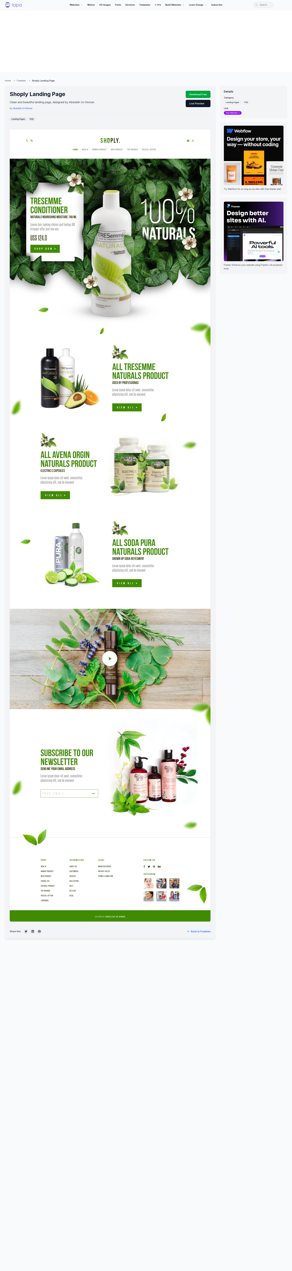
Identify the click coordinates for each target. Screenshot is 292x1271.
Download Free (198, 94)
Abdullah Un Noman (23, 108)
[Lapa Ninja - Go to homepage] (13, 5)
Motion (91, 4)
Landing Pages (18, 119)
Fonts (118, 4)
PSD (32, 119)
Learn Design (196, 4)
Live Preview (196, 103)
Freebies (21, 80)
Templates (144, 4)
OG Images (105, 4)
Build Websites (173, 4)
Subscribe (216, 4)
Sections (130, 4)
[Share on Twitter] (26, 931)
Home (8, 80)
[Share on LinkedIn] (32, 931)
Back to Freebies (200, 931)
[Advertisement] (146, 41)
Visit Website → (233, 113)
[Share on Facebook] (39, 931)
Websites (75, 4)
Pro (159, 4)
